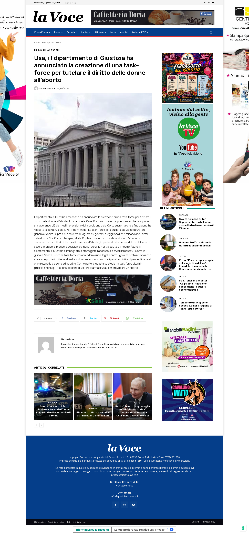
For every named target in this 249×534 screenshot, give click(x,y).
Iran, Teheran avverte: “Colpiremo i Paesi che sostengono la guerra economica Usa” (193, 285)
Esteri (58, 42)
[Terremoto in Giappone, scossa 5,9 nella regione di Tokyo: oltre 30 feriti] (168, 304)
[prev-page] (36, 425)
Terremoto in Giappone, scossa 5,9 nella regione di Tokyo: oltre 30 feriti (195, 305)
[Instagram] (209, 3)
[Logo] (58, 17)
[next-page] (41, 425)
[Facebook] (205, 3)
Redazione (49, 88)
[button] (211, 32)
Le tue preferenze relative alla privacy (139, 529)
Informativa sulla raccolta (92, 529)
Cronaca (53, 402)
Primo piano (48, 42)
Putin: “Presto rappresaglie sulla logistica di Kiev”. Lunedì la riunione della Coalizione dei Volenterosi (132, 411)
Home (37, 42)
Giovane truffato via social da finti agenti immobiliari (93, 414)
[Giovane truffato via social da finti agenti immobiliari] (93, 396)
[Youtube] (213, 3)
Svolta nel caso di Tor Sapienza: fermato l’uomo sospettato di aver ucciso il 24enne (53, 411)
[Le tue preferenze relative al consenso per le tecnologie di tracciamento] (243, 528)
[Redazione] (36, 88)
